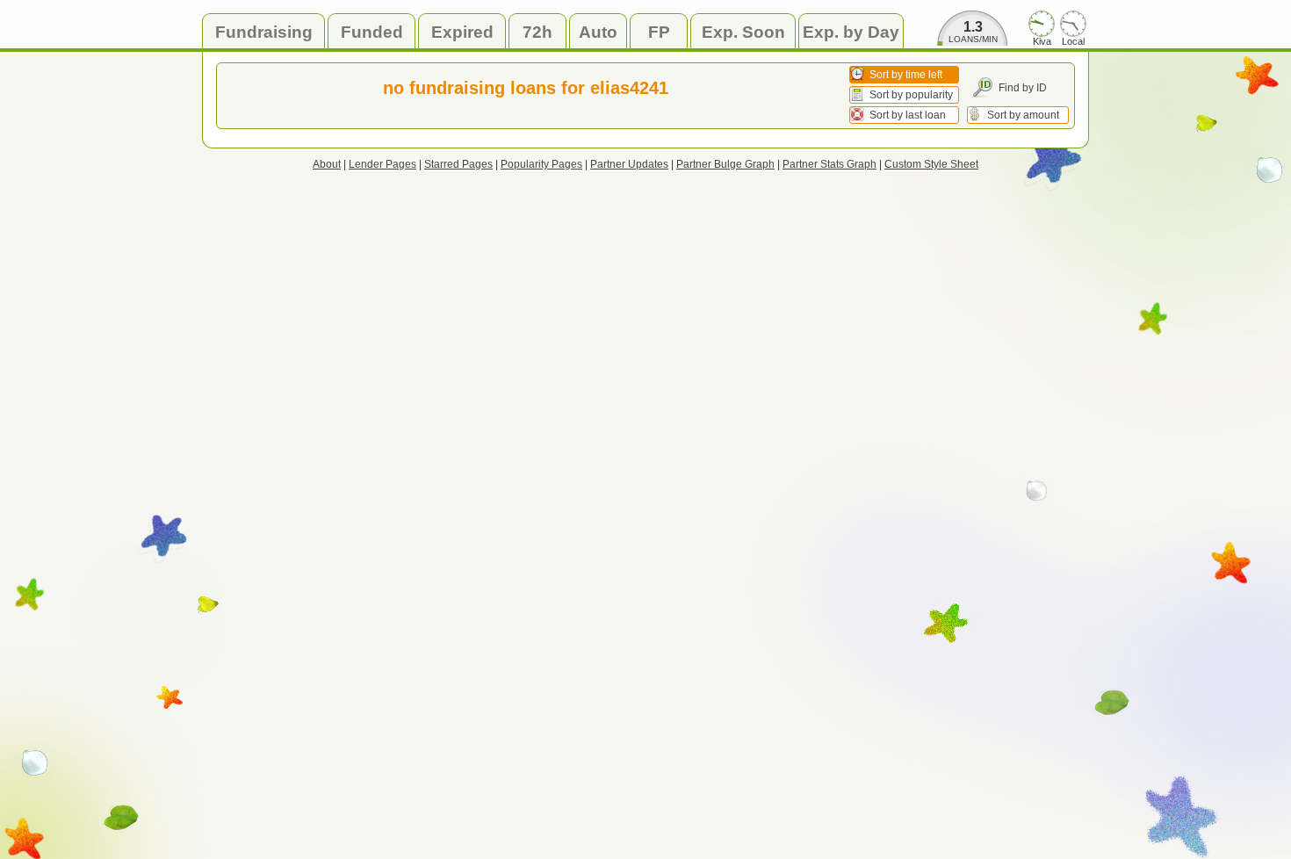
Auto (598, 32)
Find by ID (1023, 88)
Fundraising (264, 32)
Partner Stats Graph (829, 164)
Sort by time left (905, 75)
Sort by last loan (907, 115)
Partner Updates (629, 164)
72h (537, 32)
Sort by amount (1023, 115)
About (327, 164)
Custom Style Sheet (931, 164)
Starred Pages (458, 164)
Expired (462, 32)
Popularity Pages (541, 164)
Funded (372, 32)
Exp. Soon (743, 32)
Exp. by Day (851, 32)
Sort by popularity (911, 95)
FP (659, 32)
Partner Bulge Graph (725, 164)
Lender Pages (382, 164)
